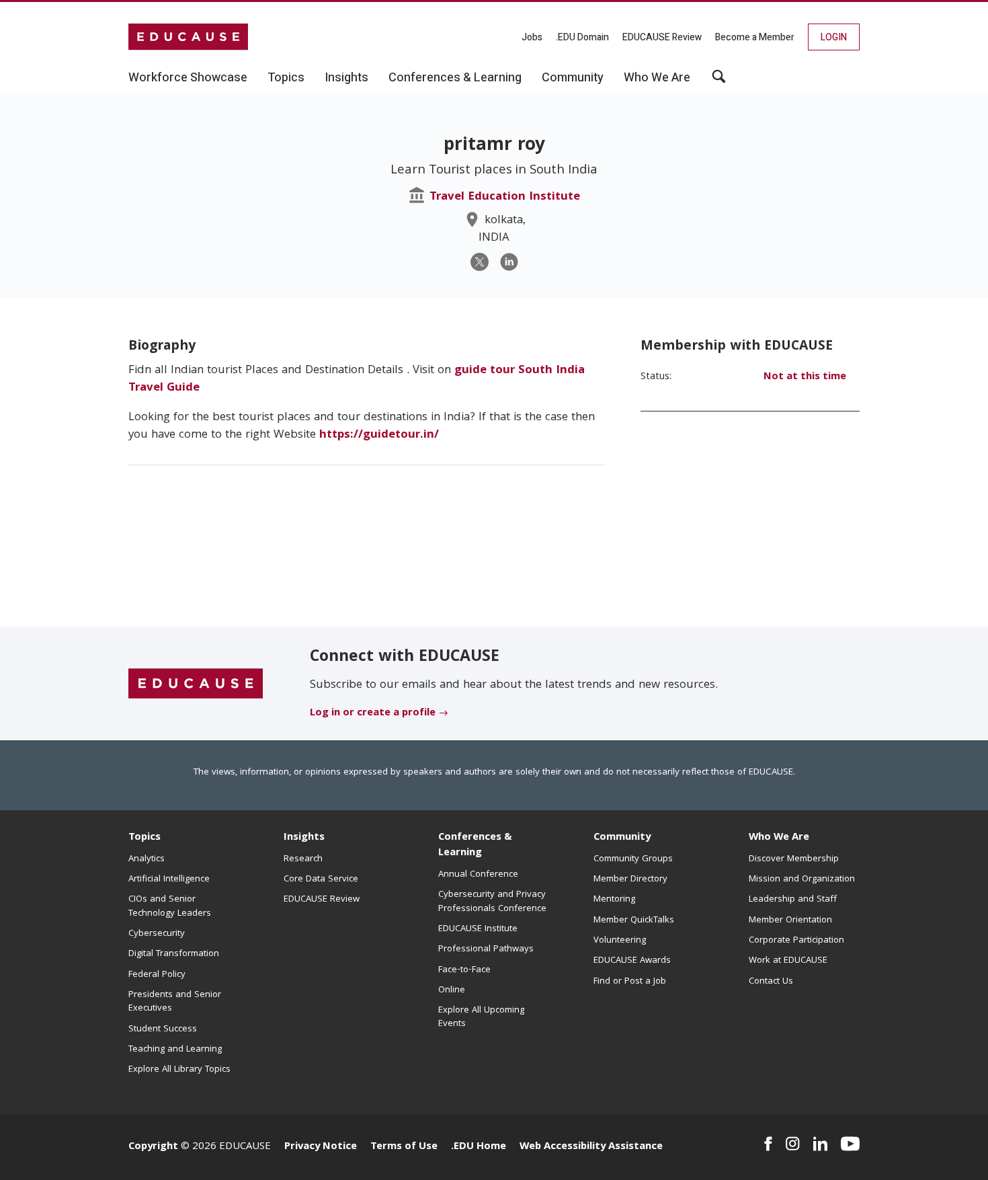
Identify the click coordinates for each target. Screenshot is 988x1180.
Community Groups (633, 859)
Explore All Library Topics (179, 1069)
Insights (304, 838)
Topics (144, 838)
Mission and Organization (802, 879)
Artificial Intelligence (169, 879)
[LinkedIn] (509, 262)
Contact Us (771, 981)
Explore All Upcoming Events (481, 1017)
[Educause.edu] (195, 684)
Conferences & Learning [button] (455, 78)
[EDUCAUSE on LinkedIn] (820, 1143)
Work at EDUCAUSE (788, 960)
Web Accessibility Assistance (591, 1147)
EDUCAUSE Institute (478, 929)
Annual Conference (478, 874)
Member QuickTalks (633, 920)
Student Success (162, 1029)
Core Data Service (321, 879)
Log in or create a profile (373, 713)
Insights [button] (346, 78)
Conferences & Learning (475, 845)
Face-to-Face (464, 970)
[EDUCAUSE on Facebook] (768, 1143)
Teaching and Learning (175, 1049)
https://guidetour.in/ (380, 435)
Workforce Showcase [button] (187, 78)
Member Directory (630, 879)
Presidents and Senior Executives (174, 1002)
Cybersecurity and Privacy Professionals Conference (492, 902)
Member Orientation (790, 920)
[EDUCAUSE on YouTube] (850, 1143)
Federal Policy (157, 975)
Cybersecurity (156, 934)
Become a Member (754, 37)
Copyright (153, 1147)
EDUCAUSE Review (662, 37)
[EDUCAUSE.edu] (188, 37)
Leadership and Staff (793, 899)
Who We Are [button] (657, 78)
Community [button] (573, 78)
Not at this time (805, 377)
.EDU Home (478, 1147)
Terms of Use (404, 1147)
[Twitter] (479, 262)
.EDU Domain (582, 37)
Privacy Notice (320, 1147)
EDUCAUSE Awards (632, 960)
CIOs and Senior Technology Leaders (169, 906)
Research (303, 859)
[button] (718, 81)
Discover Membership (794, 859)
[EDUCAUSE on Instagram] (793, 1143)
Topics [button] (285, 78)
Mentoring (614, 899)
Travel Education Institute (504, 197)
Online (451, 990)
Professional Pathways (486, 949)
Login (834, 37)
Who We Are (779, 838)
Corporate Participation (796, 940)
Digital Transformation (173, 954)
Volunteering (619, 940)
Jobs (532, 37)
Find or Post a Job (629, 981)
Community (622, 838)
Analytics (146, 859)
